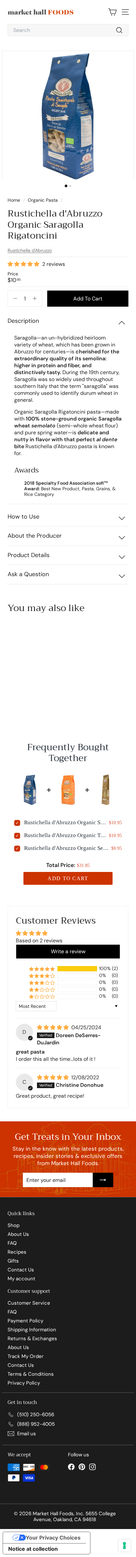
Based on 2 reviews (39, 940)
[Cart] (112, 12)
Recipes (17, 1252)
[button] (24, 264)
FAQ (12, 1243)
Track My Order (26, 1356)
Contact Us (21, 1270)
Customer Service (29, 1303)
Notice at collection (33, 1548)
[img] (53, 1028)
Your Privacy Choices (53, 1537)
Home (14, 200)
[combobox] (68, 30)
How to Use (23, 517)
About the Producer (35, 536)
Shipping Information (32, 1330)
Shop (13, 1225)
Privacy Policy (24, 1383)
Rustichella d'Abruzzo (30, 250)
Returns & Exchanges (32, 1338)
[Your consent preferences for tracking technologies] (124, 1545)
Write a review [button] (68, 951)
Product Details (29, 555)
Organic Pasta (43, 200)
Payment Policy (25, 1321)
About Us (18, 1234)
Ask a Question (28, 574)
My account (21, 1279)
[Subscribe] (103, 1180)
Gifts (13, 1261)
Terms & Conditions (31, 1374)
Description (23, 321)
